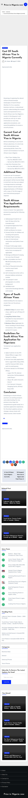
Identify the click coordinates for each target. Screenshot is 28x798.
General (5, 48)
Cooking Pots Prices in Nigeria (16, 604)
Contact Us (5, 778)
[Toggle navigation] (2, 4)
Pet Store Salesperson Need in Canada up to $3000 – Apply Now (13, 537)
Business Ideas (6, 651)
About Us (4, 774)
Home (3, 770)
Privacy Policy (6, 782)
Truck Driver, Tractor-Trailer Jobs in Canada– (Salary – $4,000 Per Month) (12, 520)
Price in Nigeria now (13, 5)
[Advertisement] (14, 31)
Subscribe (6, 682)
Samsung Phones (7, 659)
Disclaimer (5, 786)
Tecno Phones (6, 663)
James (8, 61)
